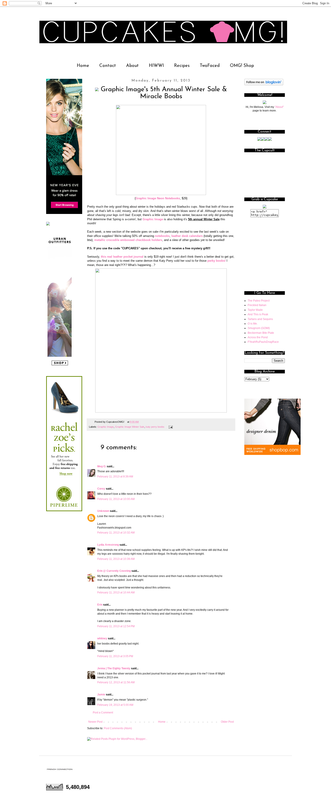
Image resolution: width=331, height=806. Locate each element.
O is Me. (253, 323)
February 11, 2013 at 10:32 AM (116, 532)
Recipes (182, 66)
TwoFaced (210, 66)
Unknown (103, 511)
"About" (279, 107)
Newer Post (95, 721)
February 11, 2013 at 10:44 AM (116, 592)
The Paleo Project (259, 300)
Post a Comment (103, 712)
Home (83, 66)
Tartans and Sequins (260, 319)
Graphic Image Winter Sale (129, 426)
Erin (99, 604)
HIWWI (156, 66)
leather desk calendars (187, 236)
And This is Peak (258, 314)
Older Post (227, 721)
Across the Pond (258, 337)
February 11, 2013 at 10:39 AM (116, 559)
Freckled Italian (257, 305)
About (132, 66)
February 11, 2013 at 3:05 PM (115, 656)
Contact (107, 66)
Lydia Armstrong (108, 544)
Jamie (101, 694)
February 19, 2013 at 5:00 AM (115, 704)
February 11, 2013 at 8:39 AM (115, 476)
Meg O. (101, 466)
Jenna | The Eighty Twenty (113, 668)
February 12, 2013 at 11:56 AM (116, 682)
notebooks (162, 236)
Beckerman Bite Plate (261, 332)
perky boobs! (216, 260)
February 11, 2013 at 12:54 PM (116, 626)
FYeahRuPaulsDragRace (263, 341)
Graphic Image (153, 219)
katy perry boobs (155, 426)
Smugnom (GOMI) (259, 328)
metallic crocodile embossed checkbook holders (128, 240)
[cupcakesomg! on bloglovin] (263, 84)
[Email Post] (170, 426)
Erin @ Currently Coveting (114, 570)
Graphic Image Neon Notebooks (158, 198)
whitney (102, 638)
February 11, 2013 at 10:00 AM (116, 499)
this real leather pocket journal (122, 256)
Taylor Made (255, 309)
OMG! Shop (242, 66)
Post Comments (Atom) (118, 728)
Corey (101, 488)
